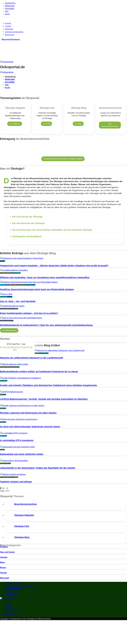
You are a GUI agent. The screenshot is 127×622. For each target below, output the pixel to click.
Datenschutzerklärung (14, 32)
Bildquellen (9, 34)
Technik (23, 285)
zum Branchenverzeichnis (110, 125)
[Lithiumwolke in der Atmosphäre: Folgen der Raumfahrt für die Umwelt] (14, 460)
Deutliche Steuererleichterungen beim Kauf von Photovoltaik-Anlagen (37, 289)
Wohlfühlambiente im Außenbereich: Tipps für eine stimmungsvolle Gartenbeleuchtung (46, 325)
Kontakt (8, 23)
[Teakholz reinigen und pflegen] (13, 474)
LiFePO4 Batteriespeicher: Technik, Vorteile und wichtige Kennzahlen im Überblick (44, 399)
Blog (7, 14)
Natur (15, 308)
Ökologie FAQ (21, 526)
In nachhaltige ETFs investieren (16, 440)
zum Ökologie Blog (9, 330)
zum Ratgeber (14, 124)
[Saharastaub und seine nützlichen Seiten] (17, 447)
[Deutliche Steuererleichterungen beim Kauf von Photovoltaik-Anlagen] (29, 282)
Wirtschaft (30, 285)
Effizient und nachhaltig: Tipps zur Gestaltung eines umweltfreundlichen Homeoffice (45, 277)
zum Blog (78, 124)
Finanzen (3, 285)
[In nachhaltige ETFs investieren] (13, 433)
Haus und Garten (6, 273)
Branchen (10, 6)
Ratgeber (9, 9)
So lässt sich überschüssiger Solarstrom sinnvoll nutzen (30, 426)
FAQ (6, 11)
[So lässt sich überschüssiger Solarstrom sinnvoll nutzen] (18, 419)
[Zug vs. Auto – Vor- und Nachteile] (6, 294)
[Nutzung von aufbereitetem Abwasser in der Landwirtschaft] (59, 350)
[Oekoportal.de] (6, 62)
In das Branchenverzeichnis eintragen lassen (63, 159)
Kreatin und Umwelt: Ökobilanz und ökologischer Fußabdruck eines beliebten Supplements (48, 385)
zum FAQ (46, 124)
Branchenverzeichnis (25, 504)
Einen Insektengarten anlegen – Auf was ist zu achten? (29, 313)
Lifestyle (17, 273)
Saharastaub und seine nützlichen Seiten (21, 454)
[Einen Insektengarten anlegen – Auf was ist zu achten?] (12, 306)
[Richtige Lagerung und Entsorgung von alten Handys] (22, 405)
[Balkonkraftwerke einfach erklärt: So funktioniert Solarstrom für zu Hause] (14, 364)
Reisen (2, 261)
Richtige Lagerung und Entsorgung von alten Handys (28, 413)
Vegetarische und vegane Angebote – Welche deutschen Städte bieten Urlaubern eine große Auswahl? (54, 265)
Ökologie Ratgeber (24, 515)
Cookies (8, 26)
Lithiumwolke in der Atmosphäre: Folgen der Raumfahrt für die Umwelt (37, 468)
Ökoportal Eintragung (10, 39)
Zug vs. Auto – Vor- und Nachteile (17, 301)
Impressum (9, 29)
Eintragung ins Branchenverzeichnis (22, 586)
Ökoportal (10, 3)
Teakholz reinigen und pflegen (16, 481)
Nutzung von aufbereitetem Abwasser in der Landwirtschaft (31, 358)
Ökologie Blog (21, 537)
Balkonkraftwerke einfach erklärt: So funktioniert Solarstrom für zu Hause (39, 371)
